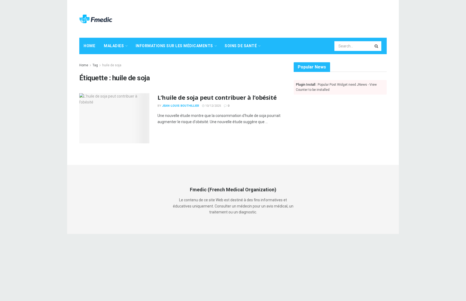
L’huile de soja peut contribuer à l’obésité (216, 97)
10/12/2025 (212, 106)
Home (89, 46)
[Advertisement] (288, 18)
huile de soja (111, 65)
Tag (95, 65)
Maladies (114, 46)
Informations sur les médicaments (174, 46)
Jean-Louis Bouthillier (180, 106)
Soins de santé (241, 46)
